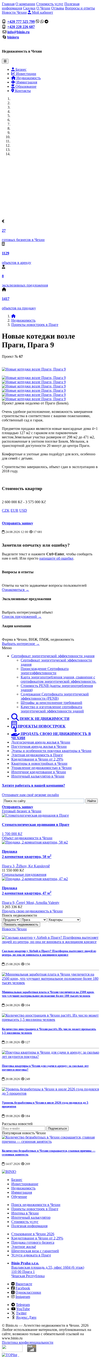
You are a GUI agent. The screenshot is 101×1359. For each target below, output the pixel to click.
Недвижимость (28, 78)
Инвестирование (24, 1184)
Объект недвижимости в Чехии (27, 838)
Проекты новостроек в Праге (34, 325)
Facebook (23, 1288)
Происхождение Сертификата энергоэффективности (45, 671)
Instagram (23, 1297)
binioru (13, 37)
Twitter (21, 1313)
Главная (8, 4)
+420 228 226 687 (21, 27)
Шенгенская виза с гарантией (35, 1251)
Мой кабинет (42, 12)
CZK (6, 510)
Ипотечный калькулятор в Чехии (37, 776)
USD (23, 510)
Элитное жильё (23, 1247)
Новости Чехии (14, 12)
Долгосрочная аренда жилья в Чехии (40, 742)
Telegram (23, 1305)
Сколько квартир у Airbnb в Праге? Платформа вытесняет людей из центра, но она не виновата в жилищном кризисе (49, 952)
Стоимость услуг (49, 4)
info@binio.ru (18, 32)
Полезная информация (29, 1226)
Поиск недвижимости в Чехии (35, 1205)
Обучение (19, 1197)
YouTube (23, 1309)
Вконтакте (24, 1284)
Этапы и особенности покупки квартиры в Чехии (51, 751)
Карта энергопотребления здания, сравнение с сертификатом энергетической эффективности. (58, 679)
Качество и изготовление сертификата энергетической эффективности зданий (52, 709)
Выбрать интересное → (21, 644)
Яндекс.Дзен (26, 1317)
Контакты (22, 91)
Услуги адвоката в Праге (31, 1255)
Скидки (29, 8)
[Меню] (5, 61)
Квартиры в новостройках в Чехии (39, 763)
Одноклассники (28, 1292)
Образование (25, 86)
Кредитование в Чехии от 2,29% (37, 759)
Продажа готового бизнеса (32, 1242)
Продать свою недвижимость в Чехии (32, 911)
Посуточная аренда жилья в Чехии (39, 746)
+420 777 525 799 (21, 22)
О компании (25, 4)
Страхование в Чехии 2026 (32, 1234)
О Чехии (43, 8)
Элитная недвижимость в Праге (37, 755)
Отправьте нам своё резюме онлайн (30, 795)
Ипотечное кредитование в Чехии (38, 772)
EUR (14, 510)
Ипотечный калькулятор (30, 1217)
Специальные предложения (24, 875)
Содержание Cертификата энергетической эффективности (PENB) (55, 696)
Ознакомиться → (15, 590)
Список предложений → (22, 617)
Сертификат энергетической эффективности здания (52, 656)
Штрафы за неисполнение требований (51, 703)
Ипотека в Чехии (25, 1213)
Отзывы (57, 8)
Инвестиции (25, 74)
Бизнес (21, 69)
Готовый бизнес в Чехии (21, 811)
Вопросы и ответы (80, 8)
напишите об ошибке (56, 558)
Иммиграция (26, 82)
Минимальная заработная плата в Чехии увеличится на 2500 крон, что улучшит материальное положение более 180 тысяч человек (48, 993)
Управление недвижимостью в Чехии (41, 768)
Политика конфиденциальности (27, 1342)
